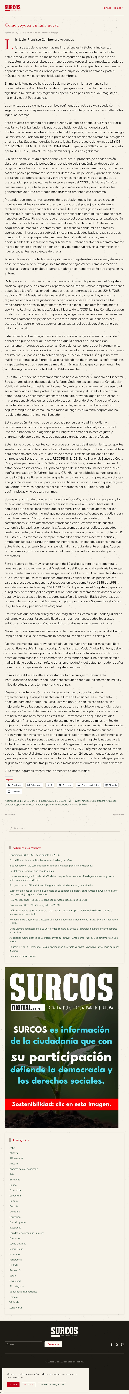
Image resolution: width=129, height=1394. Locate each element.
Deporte (13, 1206)
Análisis (14, 1163)
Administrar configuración (52, 1384)
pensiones (10, 804)
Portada (106, 8)
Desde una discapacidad (22, 956)
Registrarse (53, 1344)
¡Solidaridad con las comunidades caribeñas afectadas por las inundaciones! (51, 865)
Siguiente (117, 814)
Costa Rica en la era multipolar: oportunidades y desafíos (40, 860)
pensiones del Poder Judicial (61, 804)
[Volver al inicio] (12, 8)
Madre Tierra (16, 1249)
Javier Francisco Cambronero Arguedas (95, 801)
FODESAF (61, 801)
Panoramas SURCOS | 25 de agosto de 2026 (34, 905)
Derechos (45, 32)
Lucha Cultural (17, 1243)
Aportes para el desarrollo (23, 1169)
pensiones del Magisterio (31, 804)
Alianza (13, 1153)
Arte (11, 1174)
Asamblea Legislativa (17, 801)
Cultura (13, 1201)
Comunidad (15, 1190)
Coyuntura (15, 1195)
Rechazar (28, 1384)
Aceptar (13, 1384)
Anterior (12, 814)
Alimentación (16, 1158)
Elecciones (15, 1227)
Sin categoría (16, 1286)
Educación (15, 1217)
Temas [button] (117, 8)
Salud (12, 1275)
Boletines (14, 1179)
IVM (70, 801)
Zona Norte (15, 1307)
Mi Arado (14, 1254)
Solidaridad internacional (23, 1291)
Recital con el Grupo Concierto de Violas (31, 871)
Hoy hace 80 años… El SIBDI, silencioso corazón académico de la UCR (48, 900)
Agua (12, 1147)
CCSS (50, 801)
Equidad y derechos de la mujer (26, 1233)
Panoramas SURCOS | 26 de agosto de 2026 (34, 855)
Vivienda (14, 1302)
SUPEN (83, 804)
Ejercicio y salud (18, 1222)
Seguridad (15, 1281)
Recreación (15, 1270)
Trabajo (54, 32)
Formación (15, 1238)
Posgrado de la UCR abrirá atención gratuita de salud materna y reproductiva (51, 885)
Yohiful (80, 1361)
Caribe (13, 1185)
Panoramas (15, 1259)
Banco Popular (38, 801)
